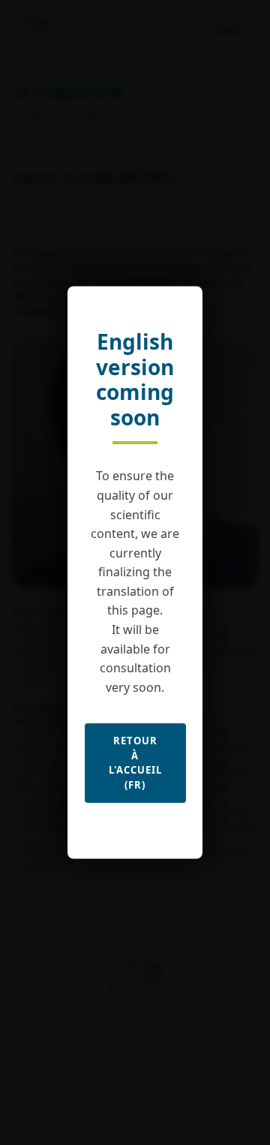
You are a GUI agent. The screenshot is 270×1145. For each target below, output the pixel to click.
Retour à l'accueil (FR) (135, 763)
